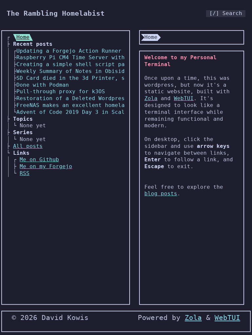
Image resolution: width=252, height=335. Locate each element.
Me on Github (39, 159)
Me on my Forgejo (46, 166)
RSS (25, 173)
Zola (151, 98)
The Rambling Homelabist (56, 13)
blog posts (160, 193)
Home (23, 37)
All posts (28, 146)
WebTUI (184, 98)
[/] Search (225, 13)
